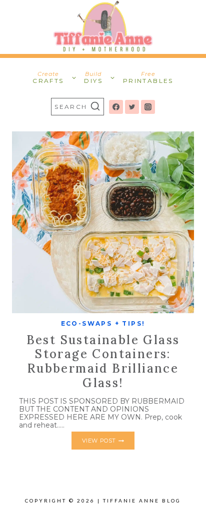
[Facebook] (116, 107)
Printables (148, 77)
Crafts (48, 77)
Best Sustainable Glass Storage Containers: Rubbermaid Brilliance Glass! (103, 361)
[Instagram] (148, 107)
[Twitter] (132, 107)
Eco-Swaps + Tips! (103, 323)
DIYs (93, 77)
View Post (108, 442)
